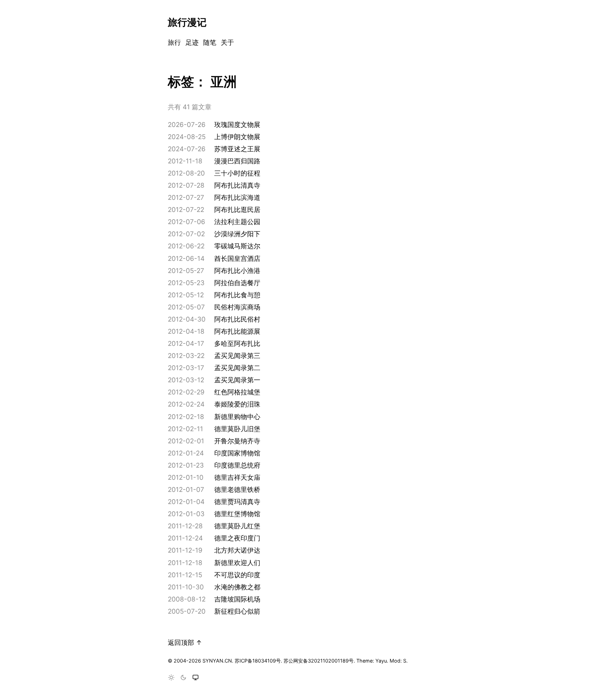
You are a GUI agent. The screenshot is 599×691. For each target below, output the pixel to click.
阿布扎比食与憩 (237, 295)
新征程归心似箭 (237, 611)
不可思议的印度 (237, 575)
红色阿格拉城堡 (237, 392)
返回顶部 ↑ (185, 643)
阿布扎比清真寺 (237, 185)
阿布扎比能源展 (237, 331)
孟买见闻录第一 (237, 380)
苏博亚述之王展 (237, 149)
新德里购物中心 (237, 417)
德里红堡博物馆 (237, 514)
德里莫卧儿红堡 (237, 526)
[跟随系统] (195, 678)
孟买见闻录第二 (237, 368)
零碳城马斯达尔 (237, 246)
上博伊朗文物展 (237, 137)
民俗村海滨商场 (237, 307)
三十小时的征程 (237, 173)
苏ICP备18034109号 (258, 661)
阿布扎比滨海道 (237, 198)
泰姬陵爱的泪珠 (237, 404)
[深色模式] (183, 678)
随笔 (209, 42)
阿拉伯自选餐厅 (237, 283)
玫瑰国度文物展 (237, 125)
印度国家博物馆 (237, 453)
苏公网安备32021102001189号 (319, 661)
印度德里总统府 (237, 465)
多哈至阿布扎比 (237, 344)
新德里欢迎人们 (237, 563)
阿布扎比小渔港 (237, 271)
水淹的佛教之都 (237, 587)
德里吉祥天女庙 (237, 477)
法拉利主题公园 (237, 222)
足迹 (192, 42)
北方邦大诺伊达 (237, 550)
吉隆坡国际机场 (237, 599)
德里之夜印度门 (237, 538)
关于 (227, 42)
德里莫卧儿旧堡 (237, 429)
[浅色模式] (171, 678)
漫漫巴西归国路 (237, 161)
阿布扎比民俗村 (237, 319)
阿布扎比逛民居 (237, 210)
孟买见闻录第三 (237, 356)
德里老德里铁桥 (237, 490)
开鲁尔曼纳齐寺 (237, 441)
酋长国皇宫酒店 (237, 259)
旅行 (174, 42)
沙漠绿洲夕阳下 (237, 234)
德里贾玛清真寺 (237, 502)
